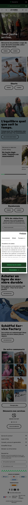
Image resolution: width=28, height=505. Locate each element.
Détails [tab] (14, 238)
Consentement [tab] (6, 238)
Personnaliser (13, 270)
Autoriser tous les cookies (14, 264)
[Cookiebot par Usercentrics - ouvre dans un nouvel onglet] (19, 234)
